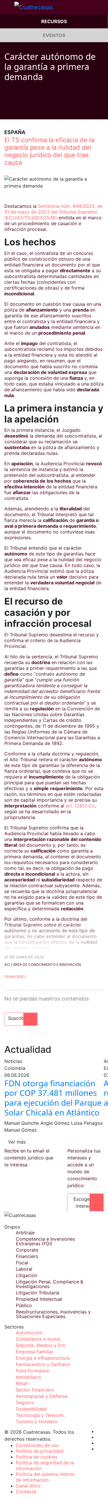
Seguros (25, 1402)
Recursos (54, 21)
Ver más (17, 1142)
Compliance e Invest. (38, 1339)
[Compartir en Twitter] (17, 110)
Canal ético (28, 1486)
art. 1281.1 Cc (80, 806)
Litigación (26, 1275)
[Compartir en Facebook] (6, 110)
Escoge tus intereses (85, 1202)
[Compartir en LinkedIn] (28, 110)
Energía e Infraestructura (43, 1358)
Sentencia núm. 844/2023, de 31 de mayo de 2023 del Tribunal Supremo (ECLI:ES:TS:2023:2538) (53, 212)
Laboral (24, 1269)
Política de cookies (36, 1457)
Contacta (26, 1491)
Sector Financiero (35, 1389)
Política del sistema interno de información (45, 1477)
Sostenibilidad (31, 1409)
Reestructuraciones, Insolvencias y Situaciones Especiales (53, 1314)
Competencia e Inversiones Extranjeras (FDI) (45, 1241)
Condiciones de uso (37, 1445)
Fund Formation (33, 1370)
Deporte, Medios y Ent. (41, 1345)
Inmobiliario (28, 1377)
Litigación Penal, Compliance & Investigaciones (49, 1284)
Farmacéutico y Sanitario (43, 1364)
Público (24, 1305)
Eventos (54, 35)
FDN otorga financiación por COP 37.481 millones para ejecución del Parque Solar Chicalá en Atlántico (53, 1098)
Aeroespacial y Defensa (41, 1396)
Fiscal (22, 1262)
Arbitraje (25, 1232)
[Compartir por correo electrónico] (39, 110)
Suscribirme (21, 1018)
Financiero (14, 976)
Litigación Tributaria (37, 1292)
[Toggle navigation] (7, 7)
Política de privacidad (39, 1451)
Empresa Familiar (34, 1351)
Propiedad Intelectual (39, 1299)
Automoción (29, 1332)
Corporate (27, 1250)
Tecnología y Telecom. (40, 1415)
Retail (22, 1383)
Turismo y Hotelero (37, 1421)
